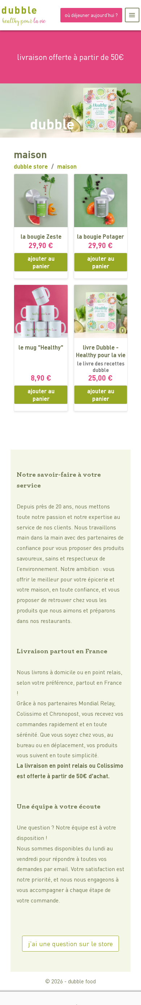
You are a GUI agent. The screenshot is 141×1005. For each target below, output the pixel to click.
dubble (19, 9)
